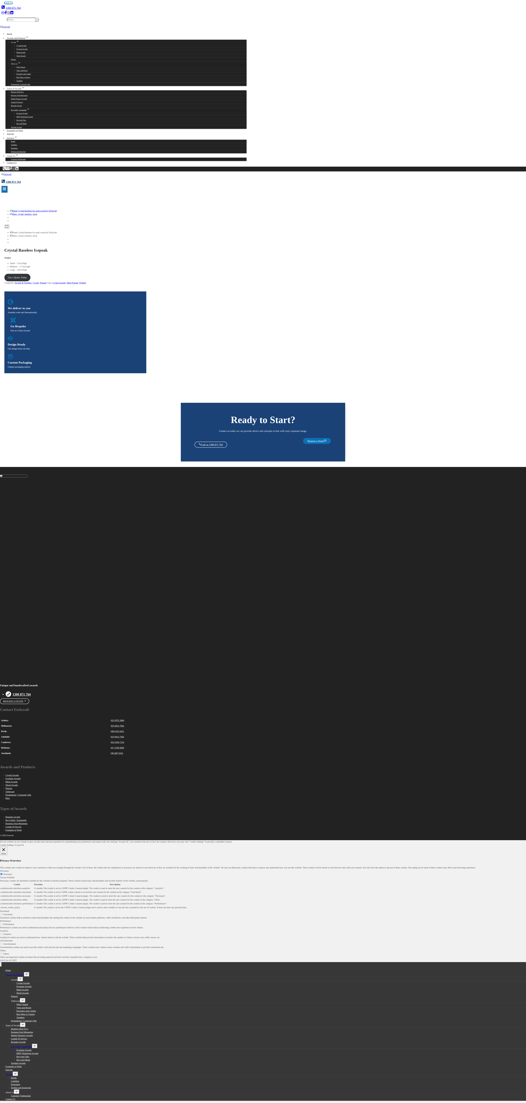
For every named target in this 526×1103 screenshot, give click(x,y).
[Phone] (4, 170)
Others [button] (3, 950)
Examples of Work (15, 130)
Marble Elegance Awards (19, 99)
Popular (43, 283)
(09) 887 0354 (117, 753)
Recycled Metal (21, 124)
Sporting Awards (16, 127)
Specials (10, 134)
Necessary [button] (4, 871)
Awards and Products (14, 975)
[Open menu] (4, 189)
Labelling (14, 145)
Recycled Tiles (21, 120)
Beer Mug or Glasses (23, 77)
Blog (7, 798)
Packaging (14, 148)
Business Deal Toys (17, 92)
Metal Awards (20, 52)
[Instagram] (8, 14)
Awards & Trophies (23, 283)
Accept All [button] (19, 845)
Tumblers (19, 81)
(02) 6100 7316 (117, 742)
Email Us (8, 3)
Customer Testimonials (18, 159)
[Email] (3, 14)
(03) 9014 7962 (117, 726)
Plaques (13, 59)
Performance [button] (5, 921)
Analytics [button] (4, 931)
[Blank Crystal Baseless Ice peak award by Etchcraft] (33, 211)
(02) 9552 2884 (117, 720)
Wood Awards (21, 56)
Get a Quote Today (17, 277)
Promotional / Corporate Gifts (20, 84)
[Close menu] (1, 964)
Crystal (36, 283)
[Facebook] (6, 14)
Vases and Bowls (22, 71)
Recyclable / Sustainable (16, 820)
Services (9, 1074)
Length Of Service (17, 102)
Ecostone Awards (22, 49)
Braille (13, 141)
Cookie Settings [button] (7, 845)
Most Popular (72, 283)
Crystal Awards (21, 46)
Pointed (82, 283)
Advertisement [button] (6, 941)
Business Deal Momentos (19, 95)
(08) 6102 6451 (117, 731)
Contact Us (12, 162)
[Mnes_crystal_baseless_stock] (23, 214)
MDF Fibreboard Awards (24, 117)
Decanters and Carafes (23, 74)
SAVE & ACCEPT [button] (8, 960)
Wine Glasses (20, 67)
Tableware (10, 792)
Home (9, 34)
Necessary (7, 874)
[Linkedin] (11, 14)
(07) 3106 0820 (117, 748)
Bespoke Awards (16, 106)
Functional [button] (4, 911)
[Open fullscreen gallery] (6, 227)
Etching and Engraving (18, 152)
